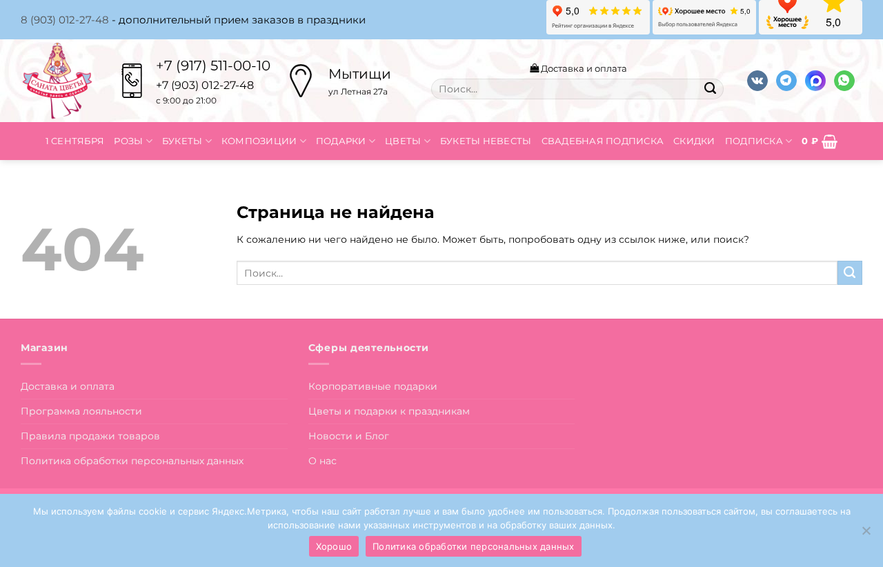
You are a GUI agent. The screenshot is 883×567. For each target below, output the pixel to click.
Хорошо (334, 546)
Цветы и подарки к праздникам (389, 411)
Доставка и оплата (583, 68)
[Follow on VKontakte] (757, 81)
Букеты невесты (486, 140)
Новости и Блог (348, 436)
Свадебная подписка (603, 140)
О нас (322, 461)
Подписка (754, 140)
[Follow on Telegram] (786, 81)
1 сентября (75, 140)
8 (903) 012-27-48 (65, 19)
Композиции (259, 140)
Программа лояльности (81, 411)
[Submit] (709, 89)
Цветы (403, 140)
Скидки (694, 140)
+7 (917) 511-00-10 (213, 65)
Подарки (341, 140)
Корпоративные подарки (372, 386)
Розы (128, 140)
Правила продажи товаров (90, 436)
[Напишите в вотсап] (844, 81)
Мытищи (359, 74)
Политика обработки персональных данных (132, 461)
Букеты (182, 140)
